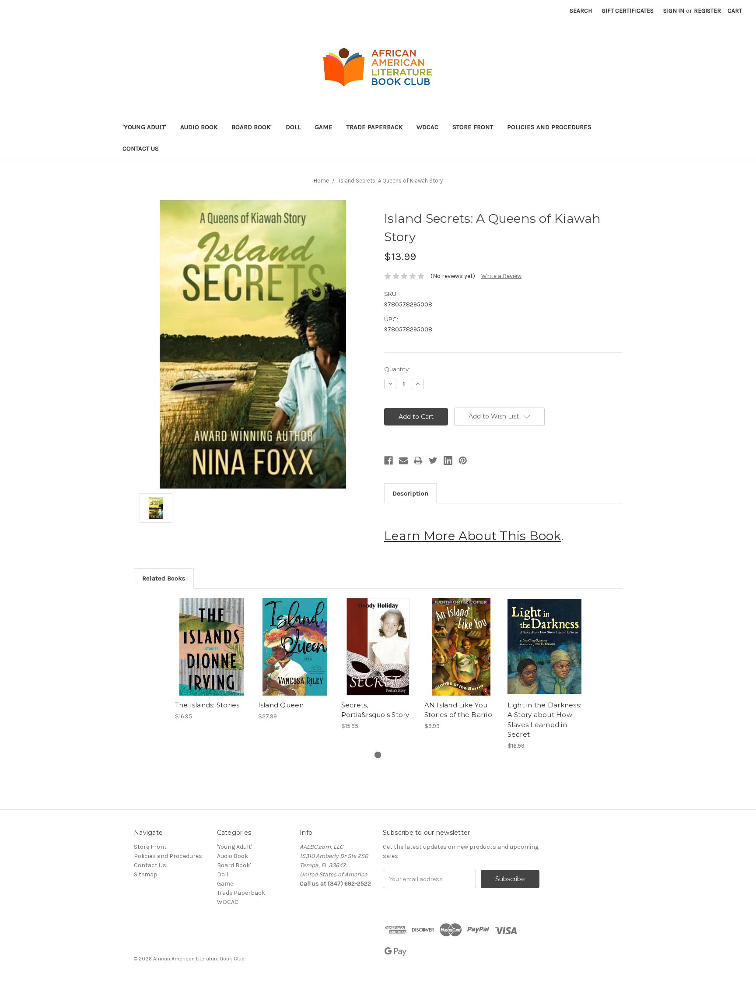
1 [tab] (377, 755)
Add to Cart (212, 654)
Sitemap (146, 874)
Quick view (212, 639)
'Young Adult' (144, 127)
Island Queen (281, 705)
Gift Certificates (628, 10)
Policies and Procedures (549, 127)
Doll (293, 127)
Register (707, 10)
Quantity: (397, 369)
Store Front (472, 127)
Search (581, 10)
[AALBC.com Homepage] (378, 68)
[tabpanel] (211, 659)
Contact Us (140, 148)
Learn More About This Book (472, 535)
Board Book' (251, 127)
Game (323, 127)
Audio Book (198, 127)
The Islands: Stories (207, 705)
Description (410, 493)
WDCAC (427, 127)
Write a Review (501, 276)
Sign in (673, 10)
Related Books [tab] (164, 578)
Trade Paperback (374, 127)
